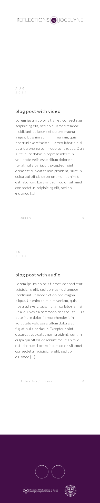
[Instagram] (58, 471)
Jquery (26, 217)
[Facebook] (41, 471)
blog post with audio (38, 274)
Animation (29, 381)
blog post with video (38, 111)
